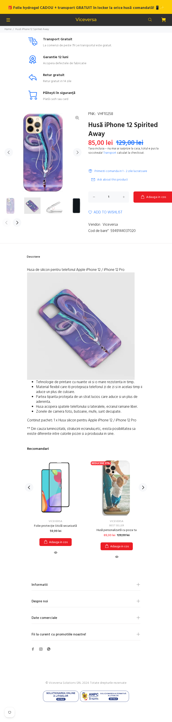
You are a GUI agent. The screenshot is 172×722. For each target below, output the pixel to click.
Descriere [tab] (33, 256)
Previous (8, 152)
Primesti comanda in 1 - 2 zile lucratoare (121, 171)
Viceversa (110, 225)
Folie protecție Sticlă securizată (55, 526)
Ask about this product (112, 179)
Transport (109, 152)
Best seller (116, 525)
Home (7, 29)
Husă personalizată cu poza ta (117, 530)
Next (77, 152)
